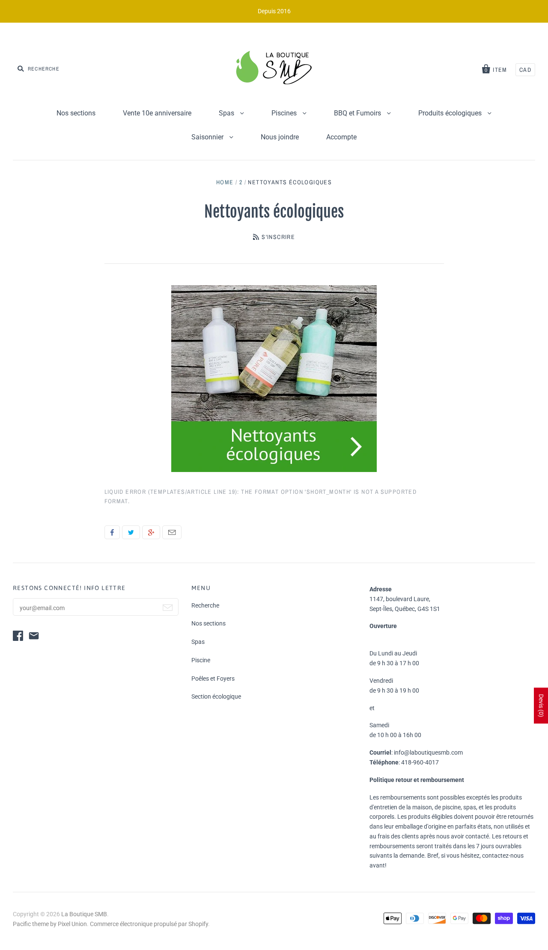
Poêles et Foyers (213, 678)
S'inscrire (278, 237)
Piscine (200, 660)
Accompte (341, 137)
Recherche (205, 605)
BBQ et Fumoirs (358, 113)
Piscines (284, 113)
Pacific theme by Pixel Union (50, 923)
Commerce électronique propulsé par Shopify (149, 923)
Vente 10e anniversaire (157, 113)
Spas (227, 113)
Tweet (131, 532)
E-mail (172, 532)
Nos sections (76, 113)
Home (225, 182)
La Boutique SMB (84, 914)
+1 (151, 532)
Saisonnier (208, 137)
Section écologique (216, 696)
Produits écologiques (450, 113)
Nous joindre (280, 137)
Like (112, 532)
